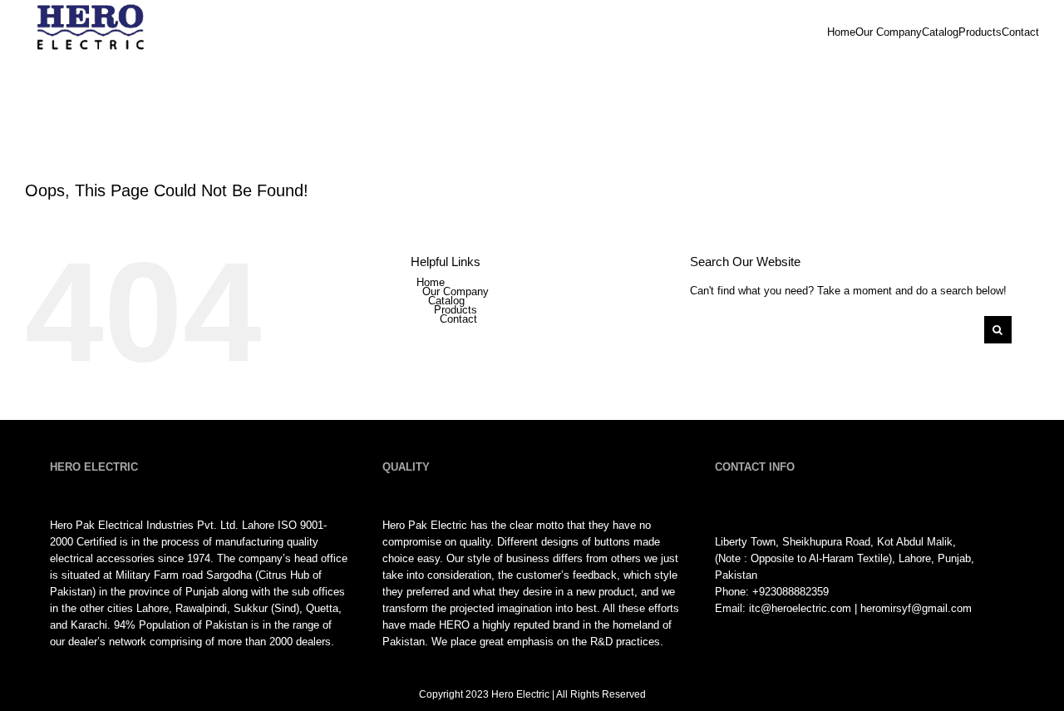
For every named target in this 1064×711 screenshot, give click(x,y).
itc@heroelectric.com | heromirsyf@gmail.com (860, 608)
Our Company (455, 291)
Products (455, 310)
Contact (458, 319)
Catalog (446, 300)
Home (430, 282)
